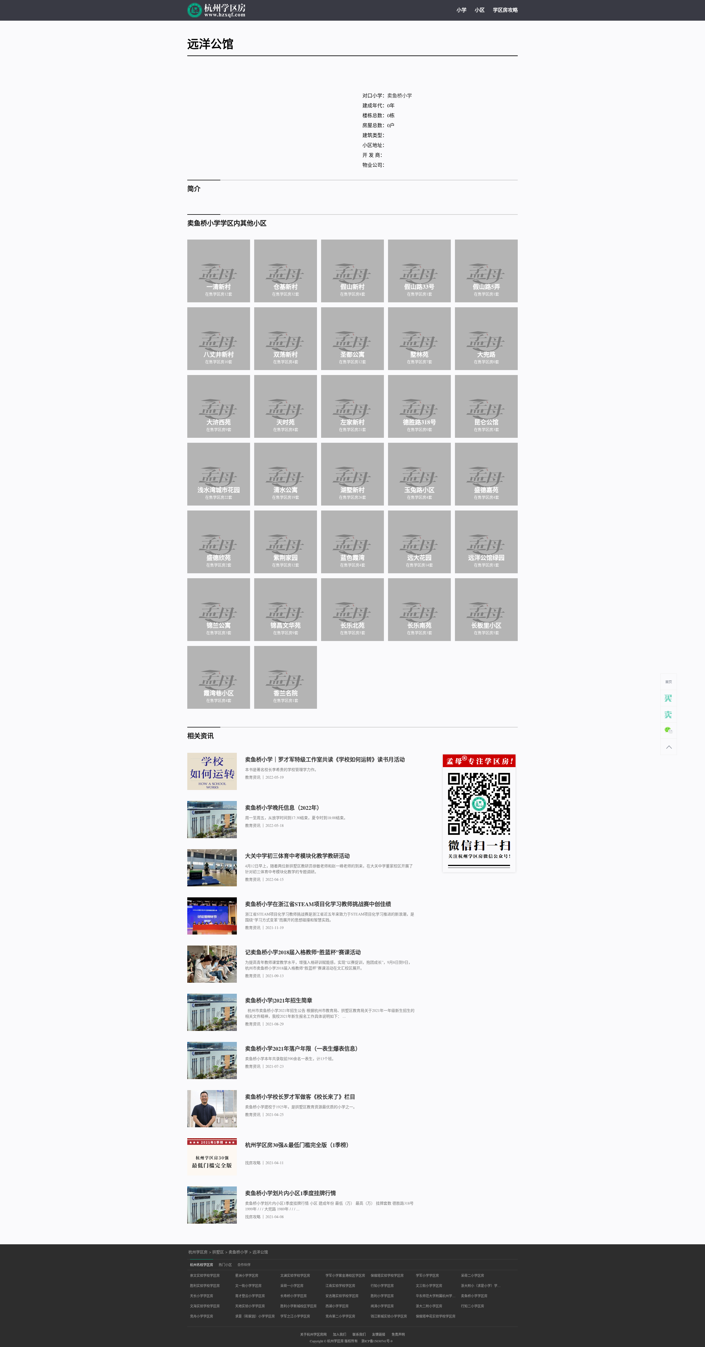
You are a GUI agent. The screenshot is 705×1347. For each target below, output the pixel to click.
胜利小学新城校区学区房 (298, 1306)
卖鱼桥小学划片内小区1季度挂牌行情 (290, 1193)
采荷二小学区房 (472, 1275)
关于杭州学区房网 (313, 1334)
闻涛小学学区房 (382, 1306)
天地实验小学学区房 (250, 1306)
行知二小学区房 (472, 1306)
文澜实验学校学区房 (295, 1275)
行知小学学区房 (382, 1285)
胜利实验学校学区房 (205, 1285)
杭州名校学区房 (201, 1264)
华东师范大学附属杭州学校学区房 (435, 1296)
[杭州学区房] (216, 10)
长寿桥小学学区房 (293, 1296)
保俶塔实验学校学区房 (387, 1275)
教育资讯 (253, 777)
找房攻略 (253, 1162)
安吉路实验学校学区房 (342, 1296)
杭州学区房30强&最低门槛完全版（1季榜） (298, 1145)
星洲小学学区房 (246, 1275)
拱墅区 (218, 1252)
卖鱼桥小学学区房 (474, 1296)
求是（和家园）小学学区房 (255, 1316)
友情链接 (378, 1334)
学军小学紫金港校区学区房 (345, 1275)
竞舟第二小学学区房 (340, 1316)
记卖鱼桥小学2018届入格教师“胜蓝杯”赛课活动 (303, 952)
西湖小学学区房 (337, 1306)
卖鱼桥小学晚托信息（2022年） (283, 808)
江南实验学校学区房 (340, 1285)
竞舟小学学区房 (201, 1316)
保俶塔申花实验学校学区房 (435, 1316)
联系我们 (359, 1334)
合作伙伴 (244, 1264)
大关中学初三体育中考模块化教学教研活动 (297, 856)
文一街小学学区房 (248, 1285)
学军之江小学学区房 (295, 1316)
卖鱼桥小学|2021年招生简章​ (278, 1000)
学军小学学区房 (427, 1275)
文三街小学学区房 (429, 1285)
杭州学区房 (198, 1252)
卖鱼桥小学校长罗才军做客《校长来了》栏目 (300, 1097)
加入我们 (339, 1334)
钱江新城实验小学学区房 (389, 1316)
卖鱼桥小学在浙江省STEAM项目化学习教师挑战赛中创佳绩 (318, 904)
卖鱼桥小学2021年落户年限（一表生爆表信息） (303, 1049)
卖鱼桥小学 (399, 95)
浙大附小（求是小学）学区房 (481, 1285)
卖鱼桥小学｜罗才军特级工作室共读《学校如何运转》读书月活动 (325, 760)
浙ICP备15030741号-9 (376, 1341)
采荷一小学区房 (291, 1285)
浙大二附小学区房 (429, 1306)
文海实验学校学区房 (205, 1306)
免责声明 (398, 1334)
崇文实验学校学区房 (205, 1275)
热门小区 (225, 1264)
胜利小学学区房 (382, 1296)
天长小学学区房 (201, 1296)
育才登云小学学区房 (250, 1296)
